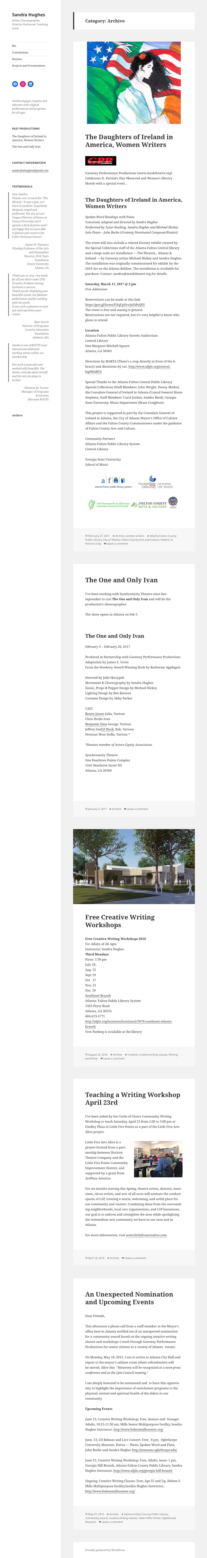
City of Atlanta (111, 539)
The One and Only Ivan (26, 146)
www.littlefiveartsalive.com (146, 1235)
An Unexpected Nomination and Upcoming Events (129, 1298)
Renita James (94, 714)
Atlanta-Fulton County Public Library (146, 1514)
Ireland (165, 539)
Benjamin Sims (96, 724)
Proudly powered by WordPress (105, 1550)
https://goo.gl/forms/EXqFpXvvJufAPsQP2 (115, 305)
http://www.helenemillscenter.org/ (138, 1429)
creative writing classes (153, 1054)
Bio (14, 46)
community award (96, 1518)
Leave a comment (117, 543)
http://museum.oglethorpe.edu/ (154, 1450)
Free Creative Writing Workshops (120, 921)
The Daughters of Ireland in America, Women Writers (129, 140)
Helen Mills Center (149, 1518)
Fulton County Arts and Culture (140, 539)
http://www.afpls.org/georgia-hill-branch (143, 1470)
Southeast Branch (98, 995)
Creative (133, 1054)
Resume (17, 59)
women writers (135, 536)
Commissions (20, 52)
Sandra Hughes (28, 15)
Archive (17, 415)
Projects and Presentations (28, 65)
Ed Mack (107, 729)
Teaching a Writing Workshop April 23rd (132, 1098)
